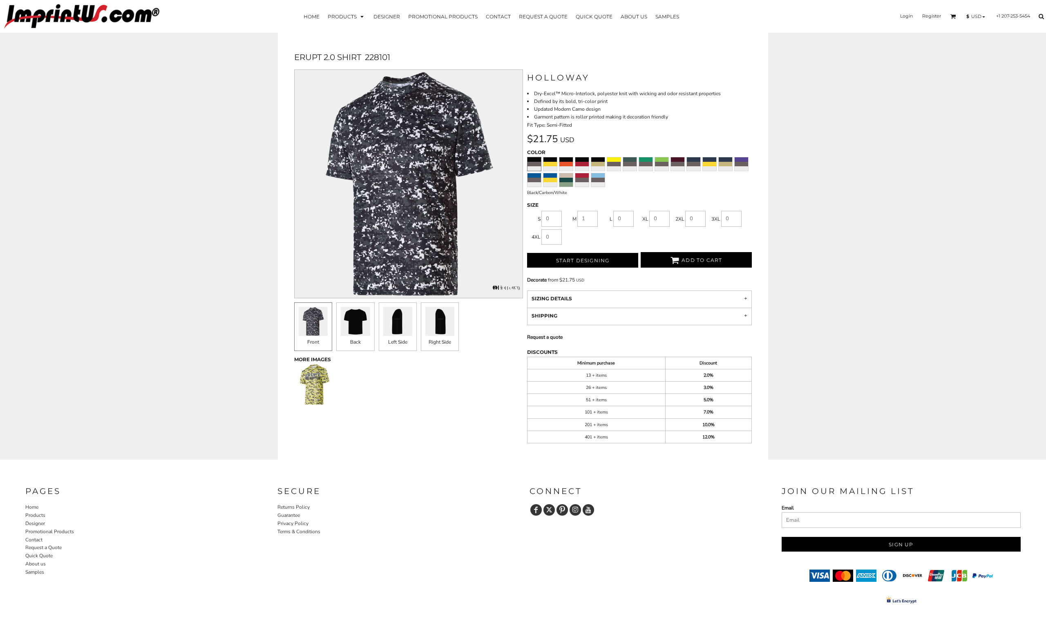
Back (355, 342)
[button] (346, 16)
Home (31, 507)
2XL (679, 219)
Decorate (537, 280)
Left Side (397, 342)
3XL (715, 219)
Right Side (440, 342)
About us (35, 564)
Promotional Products (49, 531)
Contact (33, 539)
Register (931, 16)
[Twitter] (549, 510)
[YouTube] (588, 510)
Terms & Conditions (298, 531)
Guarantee (288, 515)
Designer (35, 523)
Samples (34, 572)
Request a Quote (43, 547)
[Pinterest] (562, 510)
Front (313, 342)
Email (788, 508)
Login (906, 16)
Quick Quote (39, 555)
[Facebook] (536, 510)
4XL (536, 237)
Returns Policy (293, 507)
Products (35, 515)
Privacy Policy (292, 523)
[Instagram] (575, 510)
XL (645, 219)
